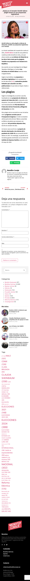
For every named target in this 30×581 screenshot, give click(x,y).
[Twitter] (6, 544)
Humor (7, 294)
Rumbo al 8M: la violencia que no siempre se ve (18, 310)
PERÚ (4, 474)
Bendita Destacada (10, 282)
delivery (6, 394)
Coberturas (6, 555)
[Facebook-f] (2, 544)
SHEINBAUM (5, 505)
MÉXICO (5, 461)
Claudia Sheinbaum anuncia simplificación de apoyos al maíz (18, 318)
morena (6, 459)
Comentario (6, 209)
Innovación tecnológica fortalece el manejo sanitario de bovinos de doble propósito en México (18, 344)
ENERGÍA (4, 434)
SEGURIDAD (6, 503)
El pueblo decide (10, 292)
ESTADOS (6, 436)
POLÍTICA (5, 476)
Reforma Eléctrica (10, 300)
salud (4, 495)
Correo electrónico (8, 236)
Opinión (7, 296)
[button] (27, 3)
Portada (7, 298)
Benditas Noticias (10, 284)
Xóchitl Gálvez (9, 52)
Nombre (5, 230)
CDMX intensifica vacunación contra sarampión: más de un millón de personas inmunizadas (18, 335)
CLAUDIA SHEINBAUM (8, 378)
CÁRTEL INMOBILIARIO (6, 388)
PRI (3, 478)
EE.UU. (6, 404)
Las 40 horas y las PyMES (16, 326)
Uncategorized (9, 301)
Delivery (7, 288)
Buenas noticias (9, 286)
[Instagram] (4, 544)
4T (3, 356)
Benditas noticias (8, 551)
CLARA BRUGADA (5, 369)
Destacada (8, 290)
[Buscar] (24, 270)
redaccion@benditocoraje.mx (11, 567)
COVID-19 (7, 384)
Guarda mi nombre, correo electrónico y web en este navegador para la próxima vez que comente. (15, 253)
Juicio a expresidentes (7, 452)
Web (3, 243)
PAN (7, 472)
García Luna (5, 444)
